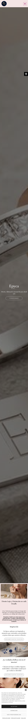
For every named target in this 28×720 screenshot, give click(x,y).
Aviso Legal (23, 718)
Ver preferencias (14, 714)
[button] (26, 74)
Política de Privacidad (15, 718)
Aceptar (14, 706)
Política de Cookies (6, 718)
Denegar (14, 710)
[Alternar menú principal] (25, 3)
